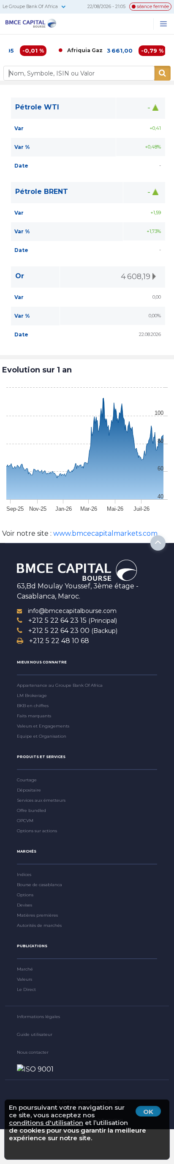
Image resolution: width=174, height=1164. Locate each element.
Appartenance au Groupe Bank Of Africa (60, 685)
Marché (25, 969)
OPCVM (25, 820)
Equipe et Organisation (41, 736)
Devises (24, 905)
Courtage (27, 780)
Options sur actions (37, 831)
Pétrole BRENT (41, 191)
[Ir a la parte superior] (158, 543)
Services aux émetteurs (41, 800)
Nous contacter (33, 1052)
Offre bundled (31, 810)
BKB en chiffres (33, 705)
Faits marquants (34, 716)
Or (19, 276)
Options (25, 895)
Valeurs (24, 979)
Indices (24, 874)
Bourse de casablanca (39, 884)
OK (148, 1112)
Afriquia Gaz (76, 50)
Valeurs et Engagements (43, 726)
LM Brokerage (32, 695)
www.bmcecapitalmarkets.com (105, 533)
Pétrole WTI (37, 107)
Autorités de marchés (39, 925)
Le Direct (26, 989)
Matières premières (37, 915)
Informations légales (38, 1016)
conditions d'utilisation (46, 1123)
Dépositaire (29, 790)
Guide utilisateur (34, 1034)
